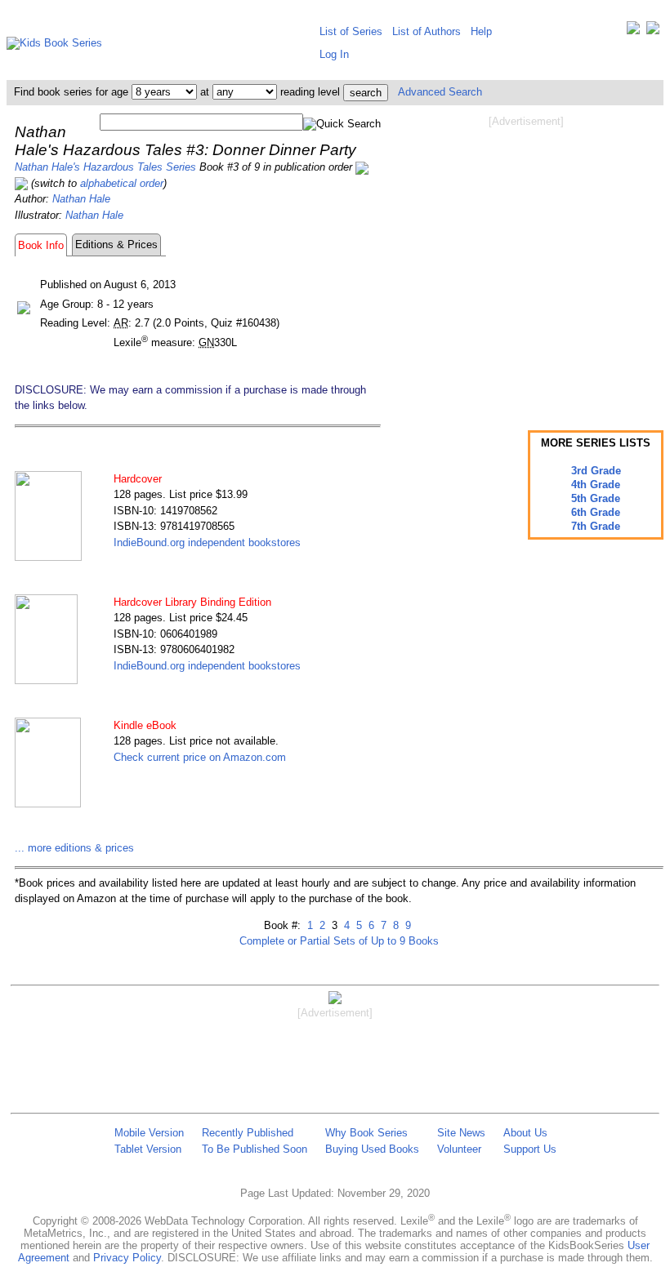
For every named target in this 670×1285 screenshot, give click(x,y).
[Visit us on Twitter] (633, 31)
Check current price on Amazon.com (200, 757)
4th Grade (595, 484)
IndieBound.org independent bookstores (207, 542)
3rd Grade (596, 471)
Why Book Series (366, 1133)
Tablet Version (147, 1149)
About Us (525, 1133)
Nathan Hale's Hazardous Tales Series (105, 167)
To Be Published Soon (254, 1149)
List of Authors (426, 31)
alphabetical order (121, 183)
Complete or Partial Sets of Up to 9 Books (339, 941)
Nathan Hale (81, 199)
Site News (461, 1133)
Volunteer (459, 1149)
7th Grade (595, 526)
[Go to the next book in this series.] (21, 183)
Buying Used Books (372, 1149)
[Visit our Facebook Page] (652, 31)
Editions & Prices (116, 244)
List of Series (350, 31)
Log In (334, 54)
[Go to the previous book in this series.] (361, 167)
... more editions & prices (74, 848)
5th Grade (595, 498)
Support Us (529, 1149)
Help (481, 31)
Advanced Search (440, 92)
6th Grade (595, 512)
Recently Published (247, 1133)
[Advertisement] (526, 259)
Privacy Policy (127, 1258)
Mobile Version (149, 1133)
